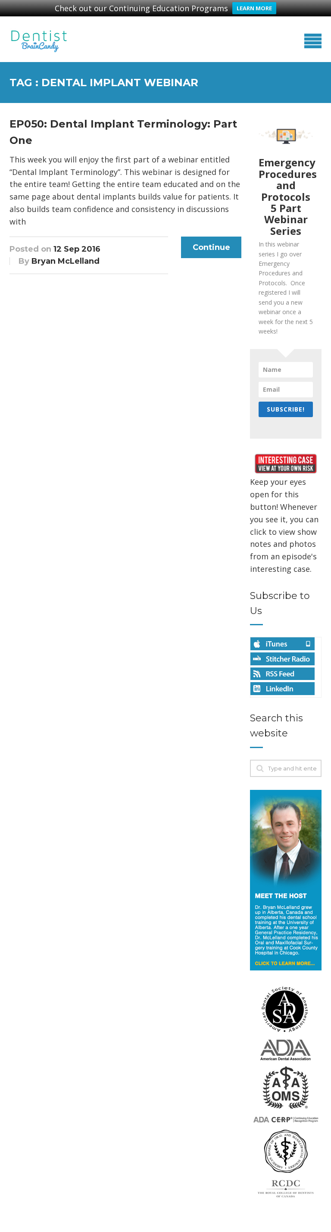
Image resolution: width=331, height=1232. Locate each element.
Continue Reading (211, 250)
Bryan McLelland (65, 261)
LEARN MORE (254, 8)
